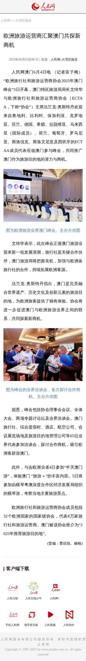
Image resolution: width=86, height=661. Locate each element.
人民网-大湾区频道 (64, 59)
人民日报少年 (33, 598)
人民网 (5, 20)
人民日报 (12, 598)
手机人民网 (12, 625)
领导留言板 (31, 625)
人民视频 (49, 625)
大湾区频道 (23, 20)
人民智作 (68, 625)
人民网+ (55, 598)
